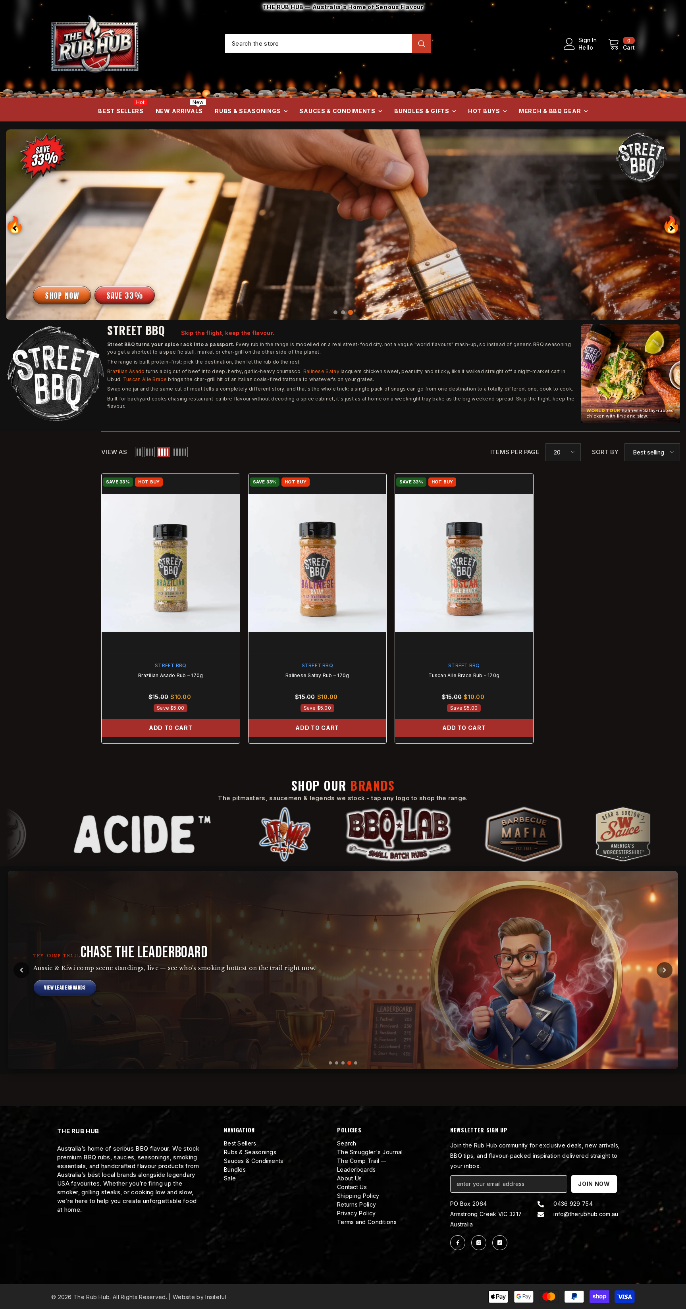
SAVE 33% (124, 295)
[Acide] (133, 834)
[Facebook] (457, 1242)
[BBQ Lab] (390, 834)
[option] (343, 7)
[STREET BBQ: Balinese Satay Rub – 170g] (318, 563)
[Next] (665, 970)
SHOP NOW (62, 295)
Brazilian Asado (126, 371)
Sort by (605, 452)
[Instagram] (478, 1242)
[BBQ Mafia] (515, 834)
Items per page (515, 452)
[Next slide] (671, 224)
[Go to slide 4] (349, 1063)
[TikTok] (499, 1242)
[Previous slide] (14, 224)
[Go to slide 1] (330, 1063)
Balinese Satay (321, 371)
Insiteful (215, 1297)
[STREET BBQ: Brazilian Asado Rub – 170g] (171, 563)
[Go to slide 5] (356, 1063)
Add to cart (171, 727)
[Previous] (21, 970)
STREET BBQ (170, 665)
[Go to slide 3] (343, 1063)
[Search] (328, 43)
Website (184, 1297)
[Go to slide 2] (336, 1063)
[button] (630, 373)
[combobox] (318, 43)
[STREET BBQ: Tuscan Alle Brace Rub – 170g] (464, 563)
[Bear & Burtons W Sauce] (614, 834)
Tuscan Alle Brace (145, 379)
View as (114, 452)
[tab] (335, 312)
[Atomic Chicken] (276, 834)
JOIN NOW (594, 1183)
